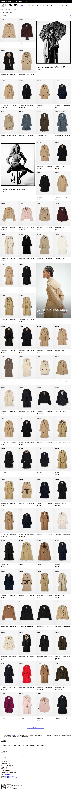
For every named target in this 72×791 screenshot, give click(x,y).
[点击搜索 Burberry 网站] (63, 5)
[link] (2, 9)
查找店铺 (4, 761)
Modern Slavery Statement (6, 780)
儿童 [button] (29, 5)
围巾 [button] (43, 5)
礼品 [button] (33, 5)
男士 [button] (25, 5)
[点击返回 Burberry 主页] (12, 5)
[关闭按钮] (70, 1)
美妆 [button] (51, 5)
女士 (13, 735)
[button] (25, 2)
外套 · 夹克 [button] (38, 5)
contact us (3, 784)
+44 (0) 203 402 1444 (17, 783)
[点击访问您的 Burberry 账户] (66, 5)
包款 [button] (47, 5)
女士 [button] (22, 5)
